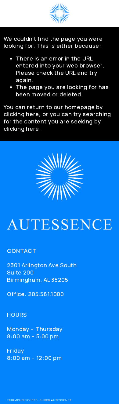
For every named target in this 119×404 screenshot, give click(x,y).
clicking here (21, 114)
